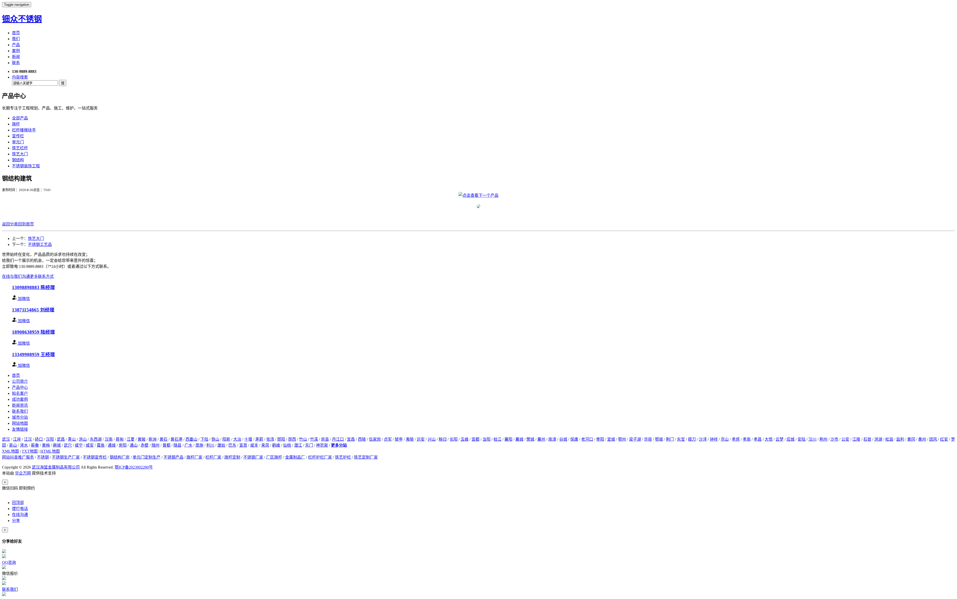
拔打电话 (20, 508)
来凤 (265, 445)
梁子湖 (635, 439)
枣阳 (600, 439)
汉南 (109, 439)
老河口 (587, 439)
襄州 (541, 439)
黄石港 (176, 439)
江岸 (17, 439)
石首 (867, 439)
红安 (944, 439)
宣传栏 (18, 136)
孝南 (747, 439)
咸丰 (254, 445)
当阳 (486, 439)
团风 (933, 439)
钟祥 (714, 439)
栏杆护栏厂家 (320, 457)
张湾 (270, 439)
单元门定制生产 (146, 457)
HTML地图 (50, 451)
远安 (421, 439)
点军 (388, 439)
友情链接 (20, 429)
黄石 (163, 439)
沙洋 (703, 439)
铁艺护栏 (343, 457)
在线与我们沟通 (16, 276)
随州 (156, 445)
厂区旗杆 (274, 457)
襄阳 (508, 439)
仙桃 (287, 445)
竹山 (303, 439)
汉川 (812, 439)
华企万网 (23, 473)
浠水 (24, 445)
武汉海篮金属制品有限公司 (56, 467)
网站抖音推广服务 (18, 457)
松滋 (889, 439)
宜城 (611, 439)
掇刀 (692, 439)
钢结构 (18, 160)
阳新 (226, 439)
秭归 (443, 439)
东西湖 (96, 439)
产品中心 (20, 387)
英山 (13, 445)
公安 (845, 439)
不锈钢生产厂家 (66, 457)
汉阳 (50, 439)
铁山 (215, 439)
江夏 (131, 439)
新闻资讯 (20, 405)
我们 (16, 39)
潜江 (298, 445)
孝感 (736, 439)
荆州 (823, 439)
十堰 (248, 439)
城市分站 (20, 417)
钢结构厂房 (120, 457)
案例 (16, 51)
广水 (188, 445)
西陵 (362, 439)
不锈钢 (43, 457)
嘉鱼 (101, 445)
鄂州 (622, 439)
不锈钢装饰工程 (26, 166)
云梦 (780, 439)
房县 (325, 439)
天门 (309, 445)
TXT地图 (30, 451)
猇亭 (399, 439)
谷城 (563, 439)
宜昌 (351, 439)
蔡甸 (120, 439)
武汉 (6, 439)
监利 (900, 439)
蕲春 (35, 445)
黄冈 (911, 439)
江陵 (856, 439)
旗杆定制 (232, 457)
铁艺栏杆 (20, 148)
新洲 (153, 439)
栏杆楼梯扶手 (24, 130)
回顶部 (18, 502)
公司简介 (20, 381)
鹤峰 (276, 445)
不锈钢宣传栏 (95, 457)
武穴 (68, 445)
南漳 (552, 439)
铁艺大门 (20, 154)
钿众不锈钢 (22, 18)
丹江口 (338, 439)
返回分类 (10, 224)
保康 (574, 439)
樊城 (530, 439)
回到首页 (26, 224)
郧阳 (281, 439)
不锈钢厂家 (253, 457)
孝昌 (758, 439)
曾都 (166, 445)
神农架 (322, 445)
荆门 (670, 439)
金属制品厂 (295, 457)
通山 (134, 445)
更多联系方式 (42, 276)
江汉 (28, 439)
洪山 (83, 439)
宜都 (475, 439)
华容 (648, 439)
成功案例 (20, 399)
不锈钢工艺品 (40, 244)
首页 (16, 33)
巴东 (232, 445)
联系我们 (20, 411)
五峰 (465, 439)
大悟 (769, 439)
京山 (725, 439)
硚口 (39, 439)
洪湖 (878, 439)
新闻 (16, 57)
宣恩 (243, 445)
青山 (72, 439)
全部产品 (20, 118)
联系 (16, 63)
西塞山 (191, 439)
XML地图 (10, 451)
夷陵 (410, 439)
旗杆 (16, 124)
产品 (16, 45)
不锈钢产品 (173, 457)
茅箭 (259, 439)
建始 (221, 445)
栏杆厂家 (213, 457)
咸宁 (79, 445)
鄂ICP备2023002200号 (134, 467)
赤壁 (145, 445)
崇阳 (123, 445)
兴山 (432, 439)
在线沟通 (20, 514)
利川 (210, 445)
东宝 (681, 439)
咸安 (90, 445)
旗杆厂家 (194, 457)
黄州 (922, 439)
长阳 (454, 439)
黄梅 (46, 445)
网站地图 (20, 423)
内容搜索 (20, 77)
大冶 (237, 439)
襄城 (519, 439)
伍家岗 (375, 439)
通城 (112, 445)
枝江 (497, 439)
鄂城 (659, 439)
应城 (791, 439)
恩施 (199, 445)
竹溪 (314, 439)
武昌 (61, 439)
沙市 (834, 439)
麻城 (57, 445)
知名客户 (20, 393)
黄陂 (142, 439)
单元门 (18, 142)
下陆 (204, 439)
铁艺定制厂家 (366, 457)
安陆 (801, 439)
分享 (16, 520)
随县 (177, 445)
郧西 (292, 439)
